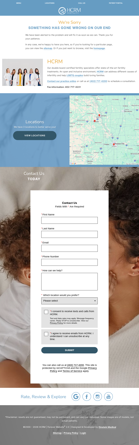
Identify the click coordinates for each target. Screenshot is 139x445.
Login (83, 432)
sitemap (48, 48)
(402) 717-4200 (98, 81)
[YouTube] (108, 396)
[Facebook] (86, 396)
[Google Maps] (76, 396)
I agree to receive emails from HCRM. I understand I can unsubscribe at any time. (71, 336)
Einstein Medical (107, 427)
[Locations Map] (104, 129)
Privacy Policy (56, 323)
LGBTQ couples (75, 75)
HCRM (100, 71)
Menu (18, 3)
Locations (49, 3)
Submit (69, 350)
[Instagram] (97, 396)
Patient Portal (116, 3)
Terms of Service (72, 371)
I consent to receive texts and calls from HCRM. (72, 317)
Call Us (81, 3)
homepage (99, 48)
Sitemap (57, 432)
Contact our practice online (61, 81)
